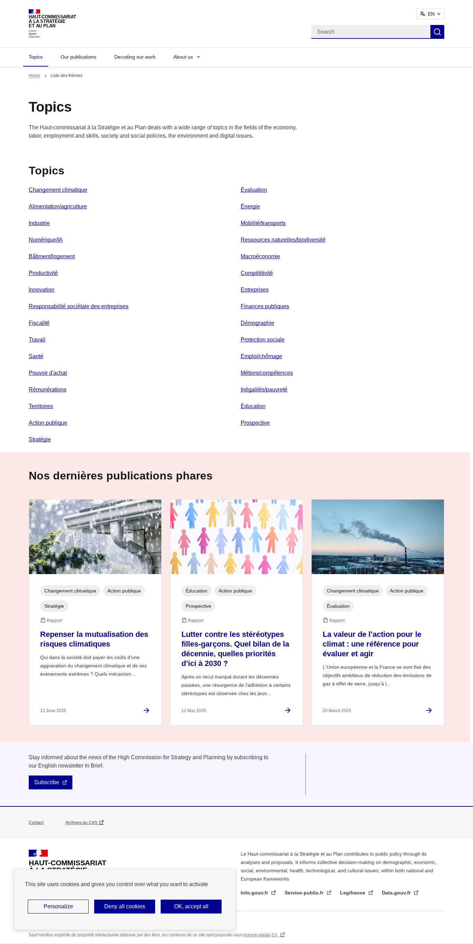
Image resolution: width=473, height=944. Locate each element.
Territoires (41, 406)
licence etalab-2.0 (261, 935)
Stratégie (40, 439)
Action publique (48, 423)
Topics (36, 57)
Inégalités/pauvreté (264, 389)
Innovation (41, 290)
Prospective (255, 423)
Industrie (39, 223)
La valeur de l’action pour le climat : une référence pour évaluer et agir (372, 644)
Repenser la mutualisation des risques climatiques (94, 639)
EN (431, 14)
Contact (36, 822)
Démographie (257, 323)
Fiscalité (39, 323)
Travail (37, 340)
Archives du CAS (81, 822)
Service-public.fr (305, 892)
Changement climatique (58, 190)
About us (183, 57)
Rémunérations (47, 389)
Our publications (78, 57)
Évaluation (254, 190)
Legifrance (353, 892)
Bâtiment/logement (52, 256)
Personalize (58, 906)
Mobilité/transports (263, 223)
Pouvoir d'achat (48, 373)
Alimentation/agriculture (58, 206)
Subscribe (46, 782)
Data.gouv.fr (397, 892)
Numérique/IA (46, 240)
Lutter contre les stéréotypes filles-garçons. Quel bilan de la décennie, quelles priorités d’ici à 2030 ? (235, 649)
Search (437, 32)
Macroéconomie (260, 256)
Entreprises (255, 290)
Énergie (250, 206)
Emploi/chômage (261, 356)
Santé (36, 356)
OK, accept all (191, 906)
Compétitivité (257, 273)
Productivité (43, 273)
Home (34, 75)
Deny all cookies (124, 906)
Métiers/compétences (267, 373)
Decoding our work (134, 57)
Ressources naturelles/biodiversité (283, 240)
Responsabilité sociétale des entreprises (78, 306)
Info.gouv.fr (255, 892)
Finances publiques (265, 306)
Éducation (253, 406)
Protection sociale (263, 340)
